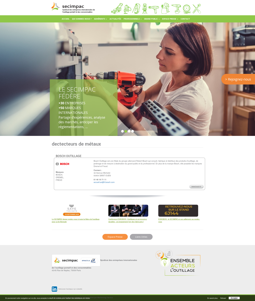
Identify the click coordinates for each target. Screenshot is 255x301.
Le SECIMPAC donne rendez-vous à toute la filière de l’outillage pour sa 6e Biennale (75, 220)
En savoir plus (212, 298)
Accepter (234, 298)
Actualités (115, 19)
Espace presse (169, 19)
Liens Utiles (141, 236)
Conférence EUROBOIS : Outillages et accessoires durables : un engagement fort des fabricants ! (127, 220)
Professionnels (132, 19)
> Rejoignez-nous (238, 79)
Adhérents (100, 19)
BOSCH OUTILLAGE (68, 156)
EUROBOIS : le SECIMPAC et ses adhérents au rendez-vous (179, 220)
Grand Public (151, 19)
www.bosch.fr (196, 186)
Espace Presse (115, 236)
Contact (185, 19)
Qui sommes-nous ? (82, 19)
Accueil (65, 19)
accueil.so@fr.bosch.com (104, 182)
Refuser (223, 298)
